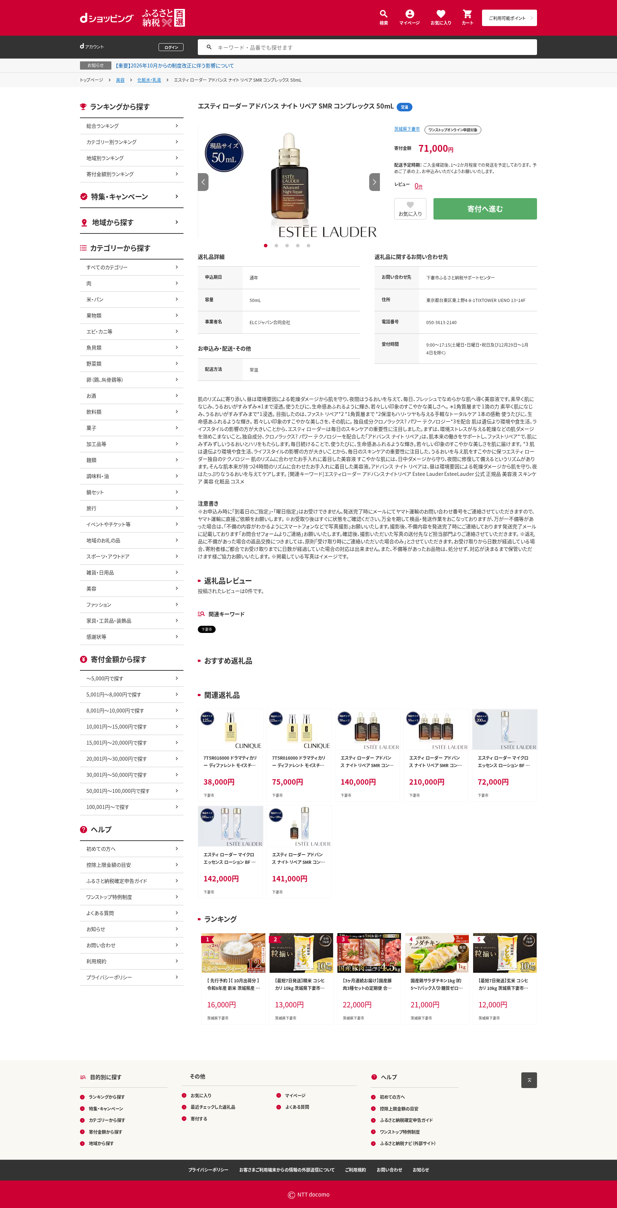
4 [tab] (299, 245)
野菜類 (93, 363)
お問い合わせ (100, 944)
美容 (120, 80)
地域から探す (113, 222)
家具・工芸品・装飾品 (108, 620)
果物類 (93, 315)
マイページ (410, 22)
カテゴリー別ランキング (111, 141)
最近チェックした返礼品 (213, 1107)
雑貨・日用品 (100, 572)
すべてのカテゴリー (107, 267)
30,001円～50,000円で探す (116, 774)
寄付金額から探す (105, 1132)
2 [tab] (277, 245)
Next (374, 182)
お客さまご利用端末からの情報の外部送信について (287, 1170)
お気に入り (441, 22)
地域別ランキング (105, 157)
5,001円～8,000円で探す (113, 694)
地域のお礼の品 (103, 540)
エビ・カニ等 (99, 331)
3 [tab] (288, 245)
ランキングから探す (107, 1097)
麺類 (91, 459)
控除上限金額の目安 (108, 864)
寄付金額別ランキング (110, 173)
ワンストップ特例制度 (109, 896)
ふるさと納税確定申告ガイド (116, 880)
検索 (384, 22)
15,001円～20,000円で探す (116, 742)
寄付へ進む (485, 208)
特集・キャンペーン (119, 196)
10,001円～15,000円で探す (116, 726)
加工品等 (96, 443)
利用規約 (96, 961)
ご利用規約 (355, 1170)
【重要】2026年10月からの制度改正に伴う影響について (175, 65)
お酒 (91, 395)
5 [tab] (309, 245)
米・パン (94, 299)
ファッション (98, 604)
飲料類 (93, 411)
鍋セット (95, 491)
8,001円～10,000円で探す (115, 710)
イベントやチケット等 (108, 524)
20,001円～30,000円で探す (116, 758)
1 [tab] (266, 245)
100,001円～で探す (107, 806)
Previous (203, 182)
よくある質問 (100, 912)
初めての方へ (101, 848)
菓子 (91, 427)
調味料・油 (97, 475)
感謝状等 (96, 636)
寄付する (199, 1119)
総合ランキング (102, 125)
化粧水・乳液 (149, 80)
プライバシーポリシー (109, 977)
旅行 (91, 508)
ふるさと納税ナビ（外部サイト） (408, 1143)
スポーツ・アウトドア (108, 556)
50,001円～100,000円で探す (118, 790)
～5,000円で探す (105, 678)
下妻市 (206, 629)
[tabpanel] (289, 182)
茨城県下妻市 (407, 129)
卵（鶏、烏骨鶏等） (105, 379)
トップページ (91, 80)
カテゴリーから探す (107, 1120)
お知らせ (95, 928)
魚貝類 (93, 347)
